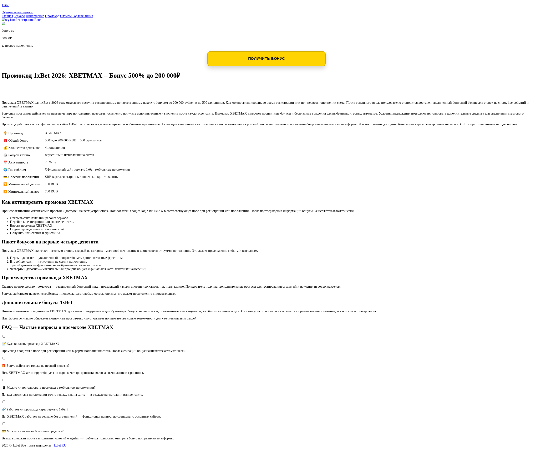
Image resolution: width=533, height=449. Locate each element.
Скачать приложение (29, 87)
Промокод (52, 16)
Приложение (35, 16)
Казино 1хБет (19, 94)
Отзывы (66, 16)
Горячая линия (82, 16)
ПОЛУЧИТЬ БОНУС (266, 58)
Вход (37, 19)
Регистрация (25, 19)
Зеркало (19, 16)
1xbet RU (60, 445)
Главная (7, 16)
